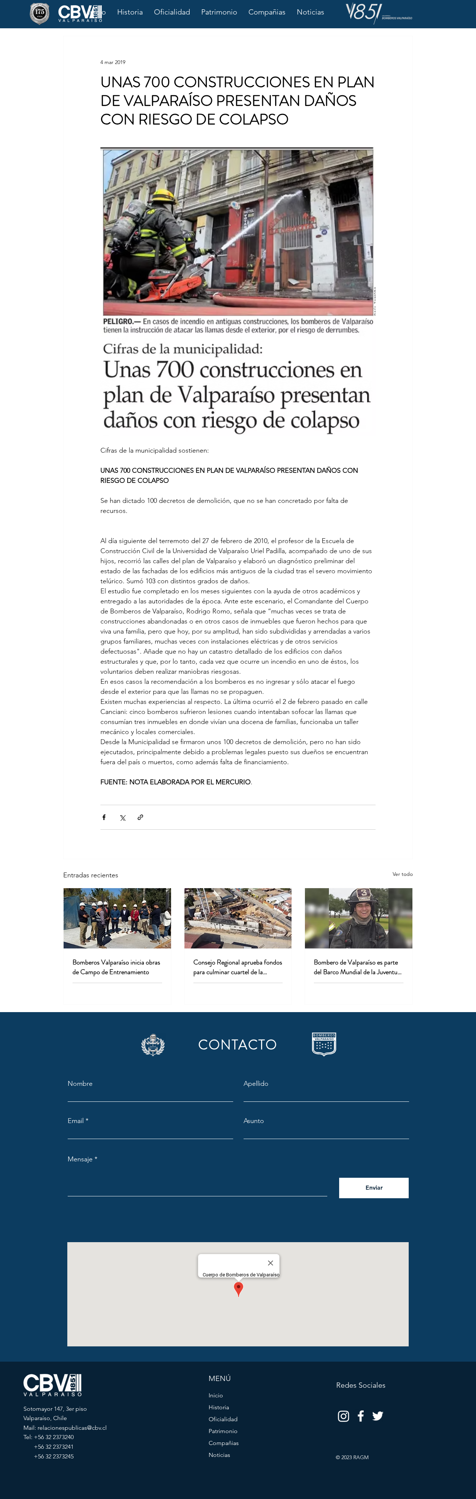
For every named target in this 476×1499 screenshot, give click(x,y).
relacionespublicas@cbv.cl (72, 1427)
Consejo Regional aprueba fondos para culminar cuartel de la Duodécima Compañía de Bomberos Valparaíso (237, 967)
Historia (219, 1407)
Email (76, 1120)
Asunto (254, 1120)
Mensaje (80, 1159)
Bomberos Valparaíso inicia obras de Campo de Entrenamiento (116, 967)
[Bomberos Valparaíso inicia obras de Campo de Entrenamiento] (117, 918)
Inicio (216, 1395)
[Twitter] (377, 1416)
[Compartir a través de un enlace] (140, 817)
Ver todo (403, 874)
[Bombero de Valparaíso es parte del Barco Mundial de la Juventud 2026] (358, 918)
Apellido (256, 1083)
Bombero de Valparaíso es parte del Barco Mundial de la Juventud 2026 (357, 967)
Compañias (224, 1443)
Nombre (80, 1083)
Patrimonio (223, 1431)
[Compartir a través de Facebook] (103, 817)
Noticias (219, 1454)
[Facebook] (360, 1416)
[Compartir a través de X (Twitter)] (122, 817)
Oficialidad (223, 1419)
